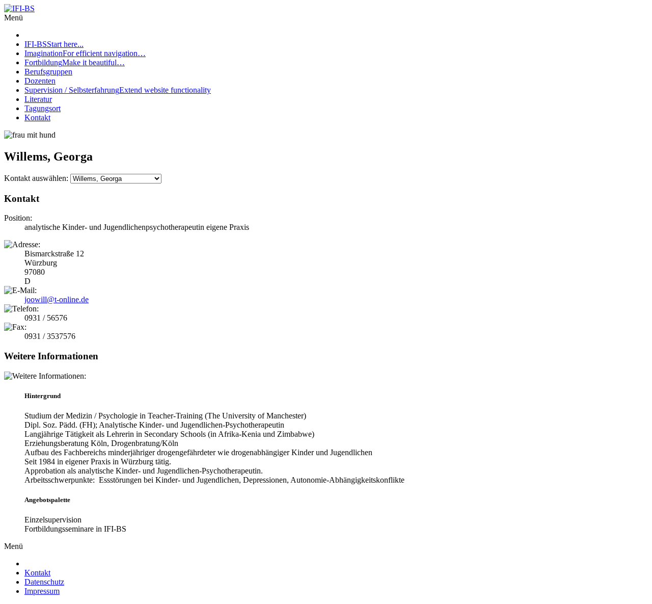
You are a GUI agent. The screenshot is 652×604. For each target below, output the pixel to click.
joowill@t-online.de (56, 299)
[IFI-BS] (19, 8)
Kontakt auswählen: (36, 178)
